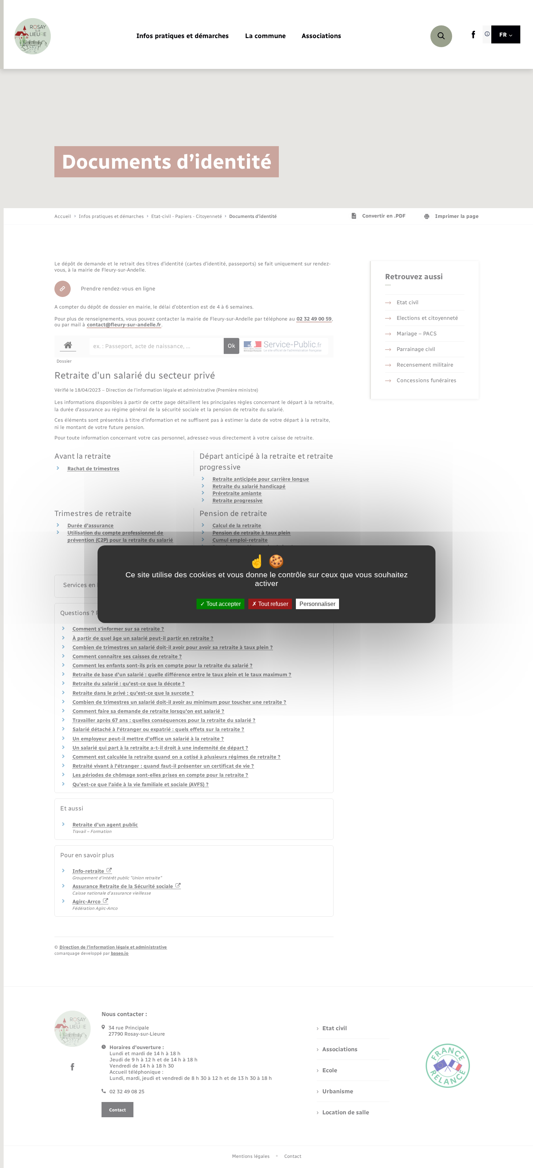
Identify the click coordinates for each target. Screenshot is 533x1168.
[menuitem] (182, 36)
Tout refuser (272, 603)
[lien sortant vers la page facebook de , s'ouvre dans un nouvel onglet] (473, 37)
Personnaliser (317, 603)
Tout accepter (223, 603)
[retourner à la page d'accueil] (33, 36)
